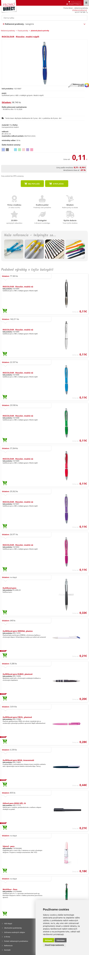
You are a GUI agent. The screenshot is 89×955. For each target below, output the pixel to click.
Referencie (8, 945)
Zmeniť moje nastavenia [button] (54, 945)
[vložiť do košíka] (5, 311)
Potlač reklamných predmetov (16, 941)
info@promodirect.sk (79, 10)
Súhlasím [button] (48, 940)
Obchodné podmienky (13, 928)
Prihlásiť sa (77, 4)
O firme (7, 937)
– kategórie (19, 24)
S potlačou (58, 184)
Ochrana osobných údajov (14, 932)
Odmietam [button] (60, 940)
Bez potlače (34, 184)
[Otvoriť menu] (86, 3)
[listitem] (3, 149)
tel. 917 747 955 (80, 12)
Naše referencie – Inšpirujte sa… (30, 235)
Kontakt (7, 950)
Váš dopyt (8, 923)
